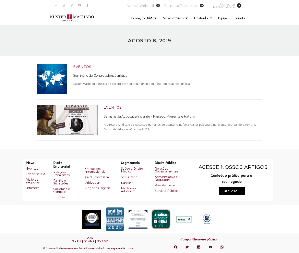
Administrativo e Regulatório (166, 178)
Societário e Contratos (61, 190)
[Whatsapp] (72, 5)
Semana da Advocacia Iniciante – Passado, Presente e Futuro (149, 116)
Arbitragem (93, 182)
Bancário (127, 183)
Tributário (60, 197)
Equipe (222, 18)
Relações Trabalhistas (61, 173)
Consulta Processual (181, 6)
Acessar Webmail (140, 6)
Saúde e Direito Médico (132, 170)
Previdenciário (165, 185)
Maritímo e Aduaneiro (128, 189)
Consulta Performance (224, 5)
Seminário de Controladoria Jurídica (100, 75)
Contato (239, 18)
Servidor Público (166, 191)
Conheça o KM (141, 18)
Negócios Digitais (97, 188)
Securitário (129, 177)
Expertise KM (35, 174)
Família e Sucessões (60, 182)
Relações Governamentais (166, 170)
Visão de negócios (32, 181)
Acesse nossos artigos (233, 167)
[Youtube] (80, 5)
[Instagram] (64, 5)
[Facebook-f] (88, 5)
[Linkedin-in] (56, 5)
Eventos (82, 67)
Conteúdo (201, 18)
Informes (32, 188)
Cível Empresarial (97, 177)
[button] (232, 191)
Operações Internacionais (95, 170)
